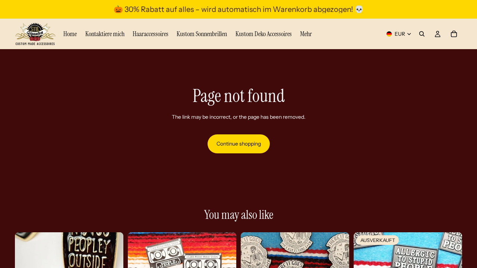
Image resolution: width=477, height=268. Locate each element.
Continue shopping (239, 143)
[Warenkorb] (454, 34)
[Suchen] (422, 34)
